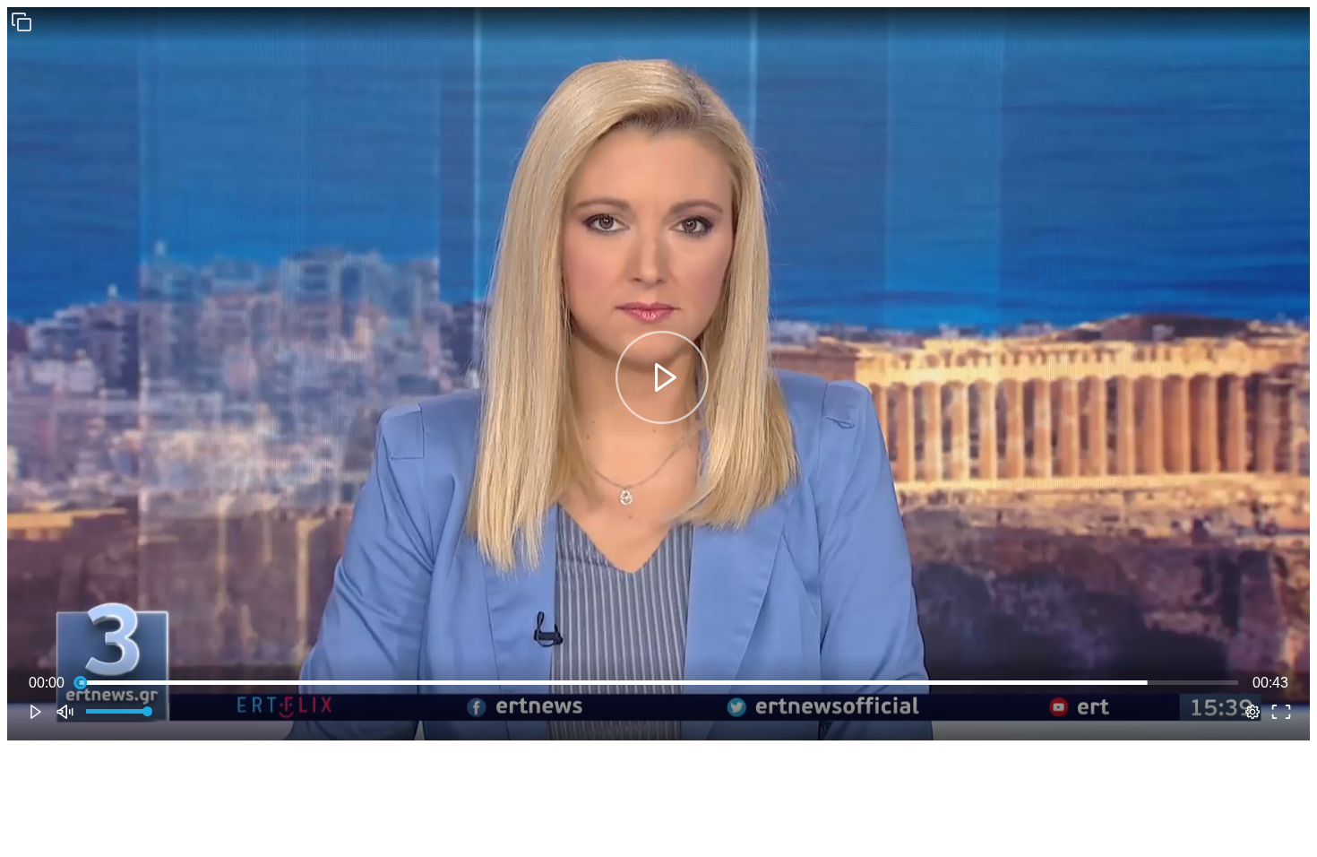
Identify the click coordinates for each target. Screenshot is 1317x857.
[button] (21, 21)
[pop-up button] (1252, 711)
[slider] (658, 683)
